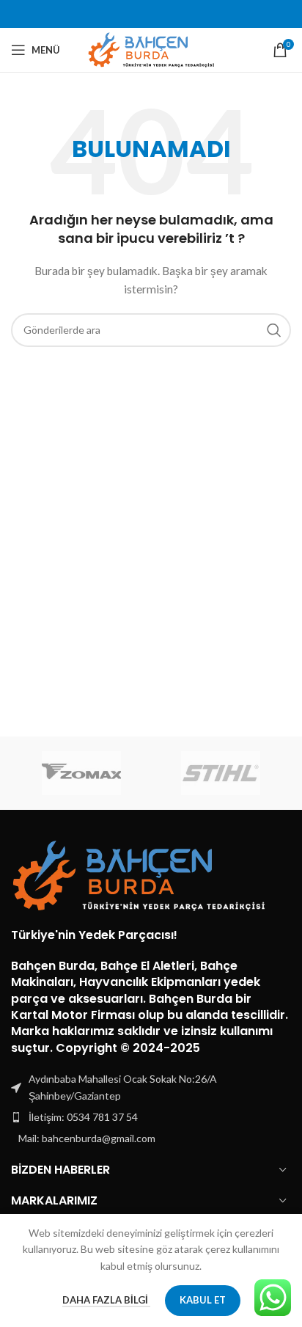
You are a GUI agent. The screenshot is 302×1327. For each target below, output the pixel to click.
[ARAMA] (274, 330)
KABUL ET (203, 1300)
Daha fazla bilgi (106, 1300)
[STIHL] (221, 773)
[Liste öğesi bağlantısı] (151, 1117)
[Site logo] (151, 49)
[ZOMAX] (81, 773)
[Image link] (139, 874)
